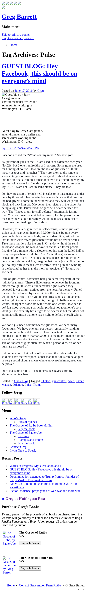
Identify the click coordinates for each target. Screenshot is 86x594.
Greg (40, 90)
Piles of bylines (27, 422)
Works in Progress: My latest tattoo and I (35, 465)
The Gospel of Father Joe (26, 432)
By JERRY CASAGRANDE (20, 148)
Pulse (28, 384)
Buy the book (26, 429)
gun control (59, 381)
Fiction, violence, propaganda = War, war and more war (45, 491)
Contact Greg (18, 447)
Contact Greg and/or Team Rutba (40, 585)
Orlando (18, 384)
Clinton (45, 381)
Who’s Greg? (18, 418)
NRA (71, 381)
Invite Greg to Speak (23, 450)
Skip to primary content (16, 34)
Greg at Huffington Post (25, 499)
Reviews (23, 436)
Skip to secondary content (18, 38)
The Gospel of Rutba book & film (31, 425)
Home (13, 45)
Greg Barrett (19, 16)
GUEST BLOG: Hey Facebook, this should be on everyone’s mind (39, 73)
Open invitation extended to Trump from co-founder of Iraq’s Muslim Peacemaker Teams (44, 478)
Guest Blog (21, 381)
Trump (37, 384)
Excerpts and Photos (30, 439)
